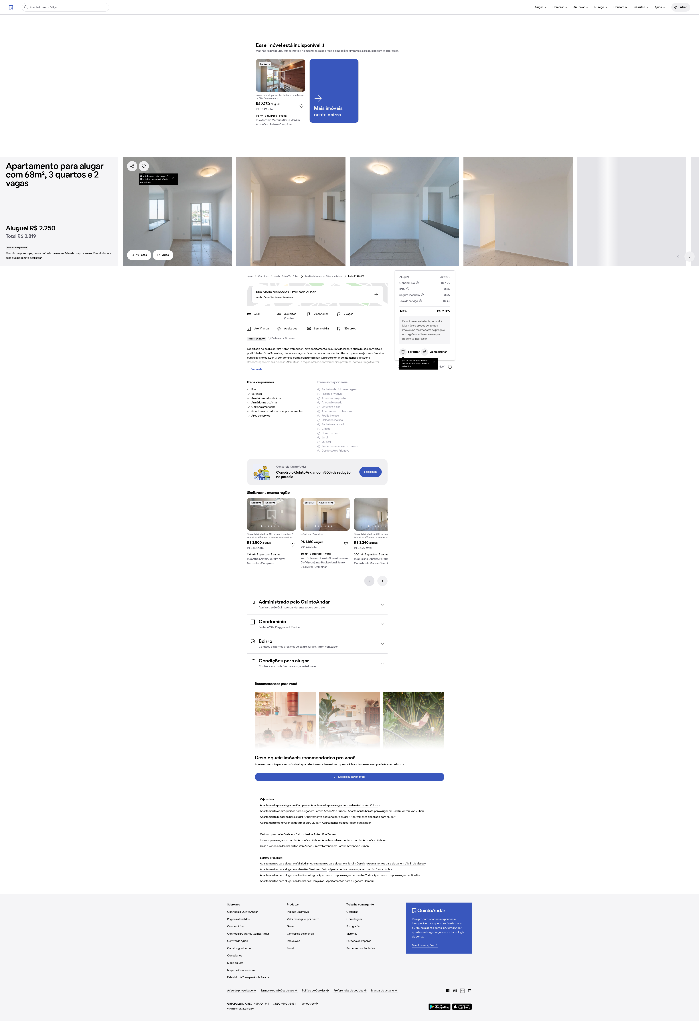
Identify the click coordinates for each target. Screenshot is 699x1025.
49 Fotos (141, 255)
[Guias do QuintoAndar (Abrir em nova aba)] (462, 991)
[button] (317, 604)
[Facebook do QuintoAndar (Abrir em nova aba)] (448, 991)
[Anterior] (678, 256)
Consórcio (620, 7)
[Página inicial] (11, 7)
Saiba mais (370, 472)
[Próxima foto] (298, 75)
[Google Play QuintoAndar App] (440, 1006)
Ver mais (256, 369)
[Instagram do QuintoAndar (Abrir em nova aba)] (455, 991)
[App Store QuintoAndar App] (462, 1006)
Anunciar (579, 7)
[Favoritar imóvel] (144, 166)
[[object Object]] (173, 178)
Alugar (539, 7)
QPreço (599, 7)
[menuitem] (541, 7)
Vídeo (165, 255)
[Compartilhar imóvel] (132, 166)
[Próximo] (689, 256)
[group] (280, 94)
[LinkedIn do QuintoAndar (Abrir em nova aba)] (469, 991)
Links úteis (639, 7)
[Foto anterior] (262, 75)
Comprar (558, 7)
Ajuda (658, 7)
